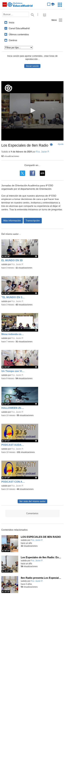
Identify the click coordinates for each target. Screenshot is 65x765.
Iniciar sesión (32, 66)
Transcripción (33, 220)
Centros (13, 40)
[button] (32, 110)
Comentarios (32, 513)
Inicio (11, 22)
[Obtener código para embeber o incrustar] (42, 173)
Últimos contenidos (19, 34)
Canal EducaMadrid (19, 28)
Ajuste (61, 144)
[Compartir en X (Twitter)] (22, 173)
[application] (32, 111)
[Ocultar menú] (57, 20)
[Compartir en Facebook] (32, 173)
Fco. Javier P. (42, 151)
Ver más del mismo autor (32, 501)
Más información (12, 220)
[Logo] (8, 88)
